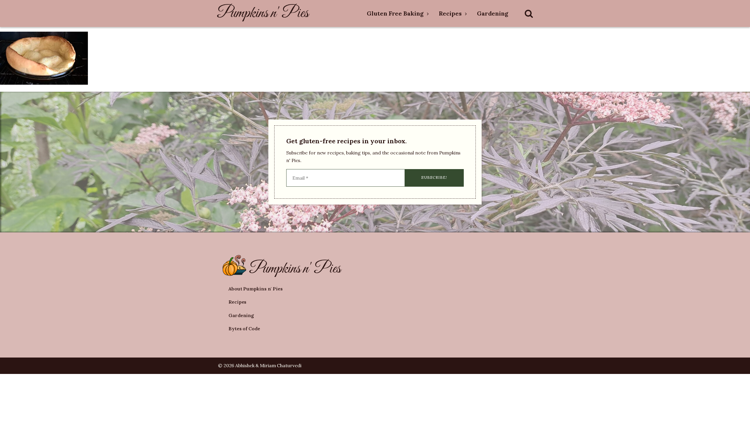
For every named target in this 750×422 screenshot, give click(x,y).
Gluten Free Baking (395, 13)
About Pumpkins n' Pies (256, 289)
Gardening (492, 13)
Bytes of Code (244, 328)
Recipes (450, 13)
